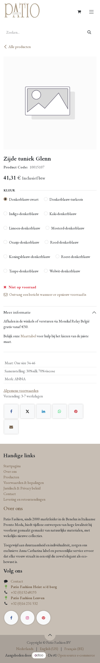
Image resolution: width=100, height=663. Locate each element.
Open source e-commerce (76, 655)
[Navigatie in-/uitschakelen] (91, 11)
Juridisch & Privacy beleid (21, 488)
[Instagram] (27, 618)
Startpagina (12, 465)
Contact (9, 493)
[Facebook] (11, 411)
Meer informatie (17, 312)
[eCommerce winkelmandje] (79, 11)
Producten (11, 477)
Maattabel (28, 336)
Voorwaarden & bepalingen (23, 482)
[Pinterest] (76, 411)
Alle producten (19, 46)
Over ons (10, 471)
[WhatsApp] (60, 411)
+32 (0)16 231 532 (24, 603)
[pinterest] (43, 618)
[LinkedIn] (43, 411)
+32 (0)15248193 (24, 592)
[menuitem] (24, 648)
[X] (27, 411)
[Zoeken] (89, 32)
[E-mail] (11, 427)
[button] (50, 634)
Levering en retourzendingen (24, 499)
